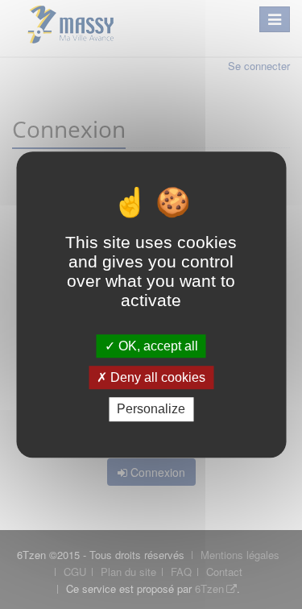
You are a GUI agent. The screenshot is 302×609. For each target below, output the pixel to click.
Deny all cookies (156, 377)
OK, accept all (156, 346)
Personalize (151, 409)
